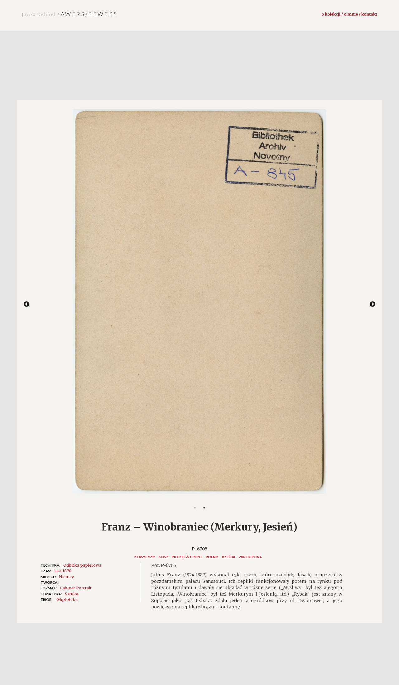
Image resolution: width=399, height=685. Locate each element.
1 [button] (195, 508)
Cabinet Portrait (76, 587)
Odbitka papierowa (82, 565)
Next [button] (372, 304)
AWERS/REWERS (70, 14)
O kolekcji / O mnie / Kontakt (349, 14)
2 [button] (204, 508)
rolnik (212, 557)
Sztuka (71, 593)
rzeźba (228, 557)
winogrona (250, 557)
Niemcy (66, 576)
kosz (164, 557)
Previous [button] (26, 304)
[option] (199, 304)
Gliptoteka (67, 599)
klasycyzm (145, 557)
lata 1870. (63, 570)
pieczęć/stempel (187, 557)
